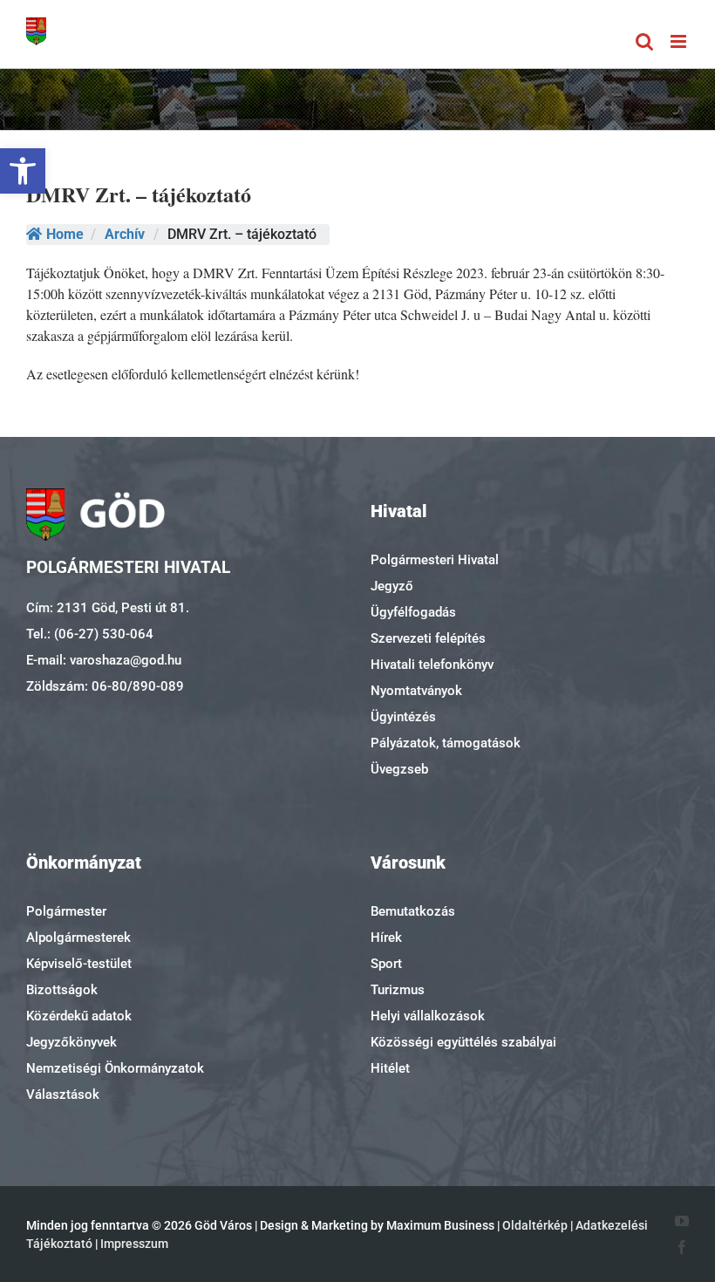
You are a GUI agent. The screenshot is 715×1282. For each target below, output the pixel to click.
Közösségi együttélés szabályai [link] (463, 1042)
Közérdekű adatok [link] (79, 1016)
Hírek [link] (386, 937)
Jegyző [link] (392, 586)
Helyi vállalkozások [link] (428, 1016)
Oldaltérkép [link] (535, 1225)
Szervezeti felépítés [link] (428, 638)
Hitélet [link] (390, 1068)
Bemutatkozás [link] (413, 911)
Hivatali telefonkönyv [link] (432, 664)
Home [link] (65, 234)
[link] (22, 171)
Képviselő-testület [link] (79, 964)
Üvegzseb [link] (399, 769)
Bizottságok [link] (62, 990)
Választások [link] (62, 1094)
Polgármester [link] (66, 911)
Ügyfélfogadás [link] (413, 612)
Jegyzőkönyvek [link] (71, 1042)
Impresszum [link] (134, 1244)
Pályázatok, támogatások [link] (446, 743)
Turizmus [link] (398, 990)
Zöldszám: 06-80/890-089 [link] (105, 686)
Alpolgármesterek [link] (78, 937)
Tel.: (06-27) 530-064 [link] (89, 634)
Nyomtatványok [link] (416, 691)
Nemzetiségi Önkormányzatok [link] (115, 1068)
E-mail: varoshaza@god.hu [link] (103, 660)
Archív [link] (125, 234)
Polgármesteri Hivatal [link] (435, 560)
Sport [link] (386, 964)
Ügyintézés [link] (403, 717)
